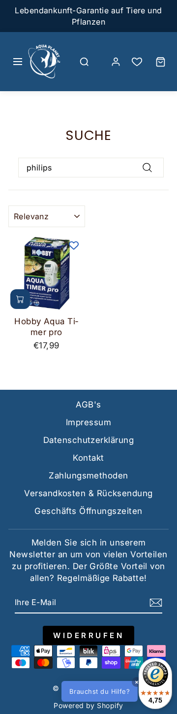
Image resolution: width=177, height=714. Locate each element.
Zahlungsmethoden (88, 475)
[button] (115, 691)
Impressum (88, 422)
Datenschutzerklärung (88, 440)
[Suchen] (84, 61)
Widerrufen (88, 635)
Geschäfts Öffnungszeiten (88, 511)
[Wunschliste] (137, 61)
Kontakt (88, 458)
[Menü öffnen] (18, 61)
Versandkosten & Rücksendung (88, 493)
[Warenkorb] (160, 61)
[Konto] (115, 61)
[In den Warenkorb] (20, 299)
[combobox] (91, 167)
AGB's (88, 404)
